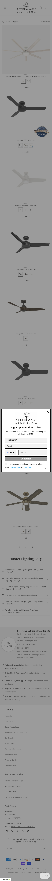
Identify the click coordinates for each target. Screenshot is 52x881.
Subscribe (26, 459)
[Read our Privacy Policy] (45, 467)
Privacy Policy (15, 467)
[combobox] (10, 452)
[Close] (48, 412)
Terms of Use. (27, 467)
